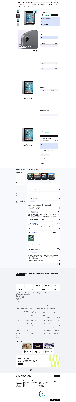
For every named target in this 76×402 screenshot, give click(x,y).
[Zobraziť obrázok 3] (29, 98)
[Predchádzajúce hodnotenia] (57, 264)
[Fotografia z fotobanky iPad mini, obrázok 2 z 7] (18, 20)
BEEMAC (46, 140)
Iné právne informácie (41, 389)
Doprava (24, 386)
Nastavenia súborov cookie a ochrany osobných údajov (41, 387)
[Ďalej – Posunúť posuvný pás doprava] (36, 51)
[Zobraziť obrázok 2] (27, 98)
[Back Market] (20, 2)
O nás (16, 382)
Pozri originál (36, 246)
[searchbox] (38, 2)
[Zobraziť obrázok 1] (26, 98)
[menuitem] (27, 4)
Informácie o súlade (56, 140)
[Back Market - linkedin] (16, 386)
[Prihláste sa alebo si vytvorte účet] (57, 2)
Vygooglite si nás (32, 361)
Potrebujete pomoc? (53, 2)
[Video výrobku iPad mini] (18, 16)
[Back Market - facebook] (18, 386)
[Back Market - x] (20, 386)
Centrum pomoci (25, 389)
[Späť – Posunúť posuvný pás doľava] (34, 51)
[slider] (16, 191)
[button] (35, 12)
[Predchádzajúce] (24, 98)
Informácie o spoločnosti (42, 390)
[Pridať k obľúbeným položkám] (59, 15)
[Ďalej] (31, 98)
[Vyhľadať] (26, 2)
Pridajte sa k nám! (18, 385)
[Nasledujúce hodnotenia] (59, 264)
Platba (24, 385)
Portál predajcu (25, 384)
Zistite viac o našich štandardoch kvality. (49, 312)
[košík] (59, 2)
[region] (44, 176)
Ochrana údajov (41, 385)
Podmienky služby (41, 382)
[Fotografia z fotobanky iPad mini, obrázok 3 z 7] (18, 24)
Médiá (47, 382)
